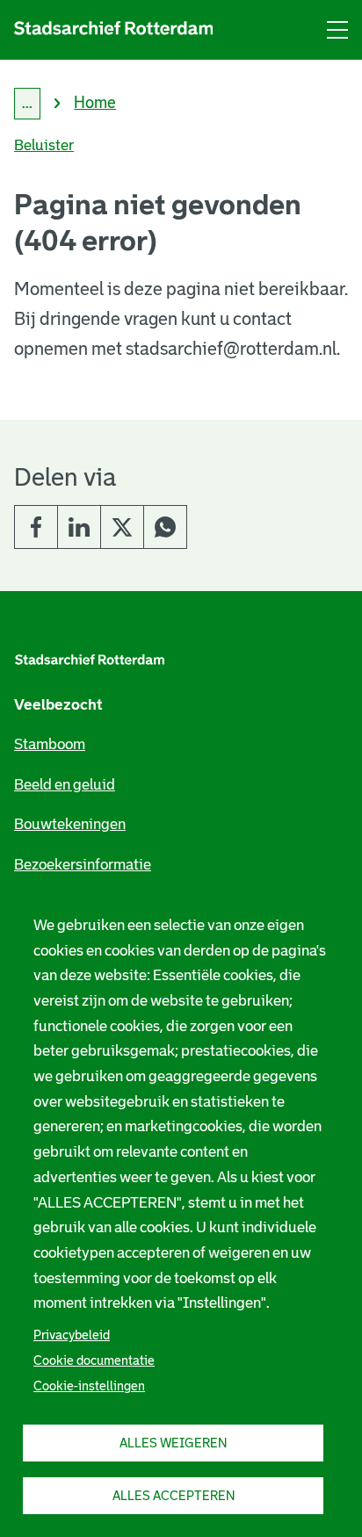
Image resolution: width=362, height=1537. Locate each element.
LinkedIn (79, 527)
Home (95, 103)
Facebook (36, 527)
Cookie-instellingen (89, 1386)
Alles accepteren (173, 1496)
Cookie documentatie (94, 1360)
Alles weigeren (173, 1443)
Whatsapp (165, 527)
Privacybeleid (71, 1335)
